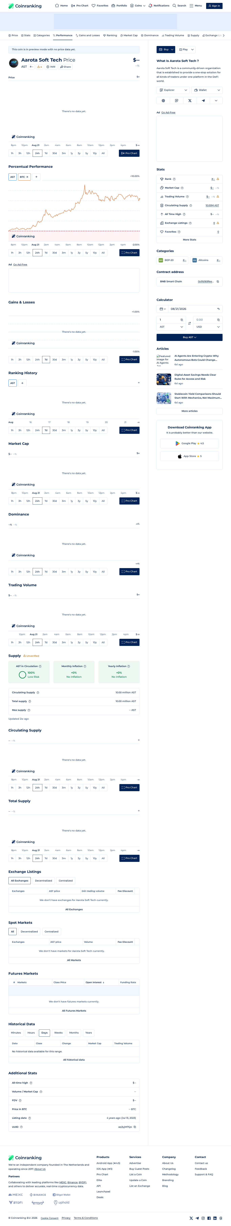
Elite (99, 1180)
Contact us (201, 1163)
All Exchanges (19, 880)
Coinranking (28, 5)
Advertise (135, 1163)
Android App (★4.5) (108, 1163)
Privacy (66, 1217)
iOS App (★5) (104, 1168)
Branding (168, 1180)
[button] (172, 260)
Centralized (66, 880)
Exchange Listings (216, 35)
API (99, 1185)
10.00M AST (212, 205)
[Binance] (38, 1195)
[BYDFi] (15, 1202)
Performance (64, 35)
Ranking (112, 35)
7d (46, 153)
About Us (39, 1169)
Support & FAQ (204, 1174)
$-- (212, 187)
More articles (190, 411)
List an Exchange (139, 1185)
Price (15, 35)
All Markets (74, 960)
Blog (165, 1185)
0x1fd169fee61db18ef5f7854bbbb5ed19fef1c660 (206, 281)
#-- (31, 66)
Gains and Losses (89, 35)
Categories (43, 35)
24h (37, 153)
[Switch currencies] (190, 323)
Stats (27, 35)
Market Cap (131, 35)
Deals (100, 1197)
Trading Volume (174, 35)
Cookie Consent (49, 1218)
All (103, 153)
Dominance (151, 35)
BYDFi (82, 1182)
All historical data (74, 1059)
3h (19, 153)
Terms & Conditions (86, 1217)
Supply (195, 35)
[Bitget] (61, 1194)
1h (12, 153)
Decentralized (43, 880)
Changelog (169, 1168)
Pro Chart (102, 1174)
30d (54, 153)
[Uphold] (61, 1202)
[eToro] (38, 1203)
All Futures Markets (74, 1010)
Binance (72, 1182)
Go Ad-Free (20, 264)
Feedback (201, 1168)
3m (64, 153)
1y (72, 153)
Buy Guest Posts (139, 1168)
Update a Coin (138, 1180)
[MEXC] (15, 1195)
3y (79, 153)
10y (95, 153)
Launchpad (103, 1191)
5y (86, 153)
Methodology (170, 1174)
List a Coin (135, 1174)
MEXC (62, 1182)
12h (28, 153)
